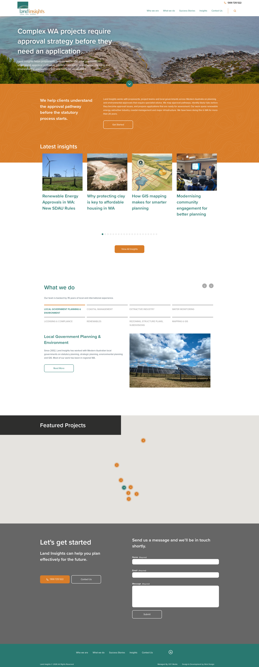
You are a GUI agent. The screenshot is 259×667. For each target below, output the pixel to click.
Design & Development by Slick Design (198, 664)
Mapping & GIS (180, 321)
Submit (147, 614)
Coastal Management (100, 309)
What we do (169, 10)
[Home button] (31, 8)
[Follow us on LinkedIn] (171, 653)
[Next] (211, 285)
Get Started (118, 124)
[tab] (102, 234)
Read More (58, 368)
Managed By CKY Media (167, 664)
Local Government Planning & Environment (62, 311)
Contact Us (217, 10)
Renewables (94, 321)
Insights (203, 10)
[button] (131, 487)
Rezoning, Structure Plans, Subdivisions (146, 323)
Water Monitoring (183, 309)
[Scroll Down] (129, 83)
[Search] (234, 11)
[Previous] (204, 285)
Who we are (153, 10)
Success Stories (187, 10)
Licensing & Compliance (58, 321)
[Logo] (50, 651)
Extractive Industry (142, 309)
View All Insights (129, 249)
